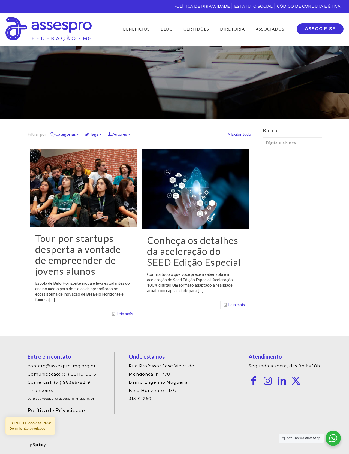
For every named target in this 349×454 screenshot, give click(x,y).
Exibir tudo (241, 134)
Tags (94, 134)
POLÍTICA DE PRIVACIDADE (201, 6)
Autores (119, 134)
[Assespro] (48, 29)
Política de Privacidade (56, 410)
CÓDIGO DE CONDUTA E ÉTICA (308, 6)
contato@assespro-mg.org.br (62, 365)
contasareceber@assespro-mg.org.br (61, 399)
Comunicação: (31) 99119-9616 (62, 374)
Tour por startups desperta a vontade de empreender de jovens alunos (78, 254)
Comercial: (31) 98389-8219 (59, 382)
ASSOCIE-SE (320, 28)
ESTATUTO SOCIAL (253, 6)
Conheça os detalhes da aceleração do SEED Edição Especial (194, 251)
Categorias (65, 134)
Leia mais (124, 313)
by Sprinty (37, 444)
